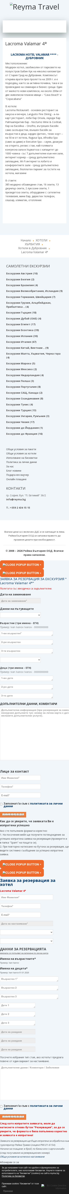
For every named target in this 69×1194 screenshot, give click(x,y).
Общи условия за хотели (21, 453)
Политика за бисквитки (13, 1176)
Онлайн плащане (16, 479)
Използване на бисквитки (21, 457)
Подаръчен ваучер (17, 474)
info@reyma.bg (16, 499)
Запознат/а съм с (33, 805)
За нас (10, 466)
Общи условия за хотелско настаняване (22, 1156)
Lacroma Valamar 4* (26, 43)
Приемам (7, 1191)
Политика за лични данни (21, 462)
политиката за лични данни (33, 805)
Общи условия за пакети (21, 449)
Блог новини (13, 470)
